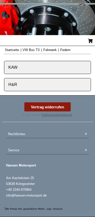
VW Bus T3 (32, 50)
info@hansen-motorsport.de (26, 195)
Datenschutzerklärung (57, 115)
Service (13, 150)
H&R (12, 84)
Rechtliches (16, 134)
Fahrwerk (50, 50)
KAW (12, 67)
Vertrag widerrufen (47, 107)
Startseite (12, 50)
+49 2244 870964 (18, 189)
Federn (65, 50)
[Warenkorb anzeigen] (90, 40)
